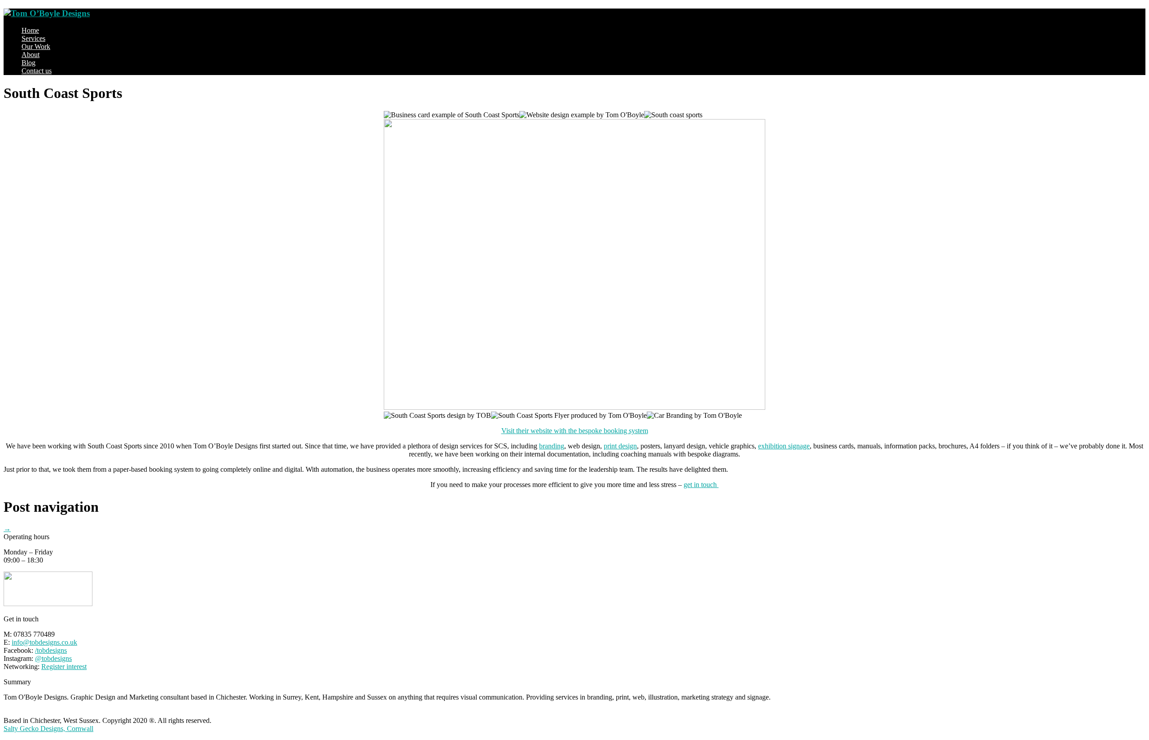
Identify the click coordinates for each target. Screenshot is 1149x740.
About (30, 54)
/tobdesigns (51, 650)
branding (551, 446)
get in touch (701, 484)
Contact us (37, 71)
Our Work (36, 46)
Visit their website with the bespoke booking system (574, 430)
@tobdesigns (53, 658)
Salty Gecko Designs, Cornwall (48, 728)
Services (33, 38)
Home (30, 30)
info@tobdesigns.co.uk (44, 642)
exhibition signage (784, 446)
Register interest (64, 666)
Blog (28, 62)
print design (620, 446)
